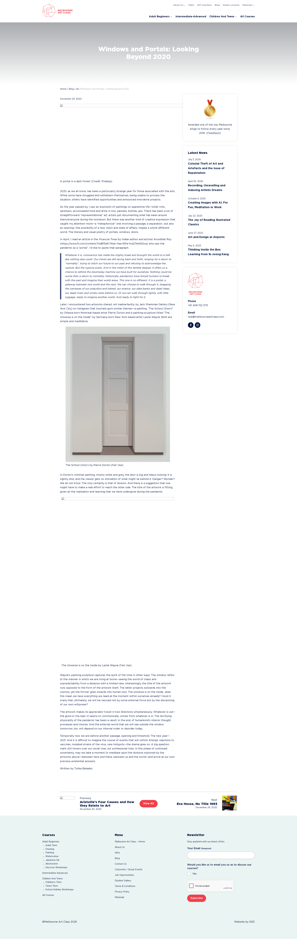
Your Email (199, 848)
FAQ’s (191, 5)
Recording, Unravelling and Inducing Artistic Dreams (206, 187)
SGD (252, 922)
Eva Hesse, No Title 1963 (197, 804)
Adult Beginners (159, 16)
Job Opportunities (124, 875)
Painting (49, 853)
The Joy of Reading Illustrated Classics (209, 222)
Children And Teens (221, 16)
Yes (194, 874)
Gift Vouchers (204, 5)
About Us (178, 5)
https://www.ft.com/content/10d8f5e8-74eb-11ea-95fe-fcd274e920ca (104, 244)
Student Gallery (123, 881)
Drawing (49, 849)
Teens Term (51, 886)
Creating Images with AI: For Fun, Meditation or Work (208, 205)
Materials (247, 5)
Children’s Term (53, 882)
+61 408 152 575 (198, 305)
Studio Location (231, 5)
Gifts (117, 853)
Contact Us (121, 864)
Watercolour (52, 856)
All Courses (247, 16)
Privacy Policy (122, 892)
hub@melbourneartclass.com (206, 317)
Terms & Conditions (125, 886)
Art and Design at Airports (206, 237)
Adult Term (51, 845)
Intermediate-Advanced (191, 16)
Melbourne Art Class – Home (130, 842)
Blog (217, 5)
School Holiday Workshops (59, 890)
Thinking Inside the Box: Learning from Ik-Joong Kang (208, 252)
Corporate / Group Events (128, 869)
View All (148, 803)
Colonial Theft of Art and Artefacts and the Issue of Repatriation (206, 168)
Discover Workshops (56, 867)
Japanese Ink (52, 860)
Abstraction (51, 864)
